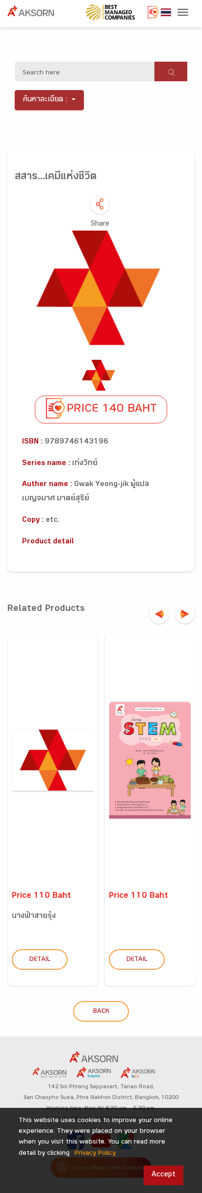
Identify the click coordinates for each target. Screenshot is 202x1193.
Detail (39, 960)
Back (101, 1012)
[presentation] (159, 614)
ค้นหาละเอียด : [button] (45, 100)
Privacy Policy (95, 1154)
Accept (164, 1175)
